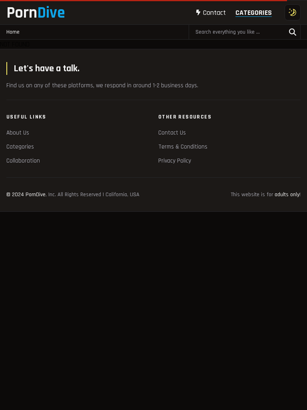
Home (13, 32)
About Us (17, 133)
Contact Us (172, 133)
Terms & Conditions (182, 147)
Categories (253, 12)
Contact (214, 12)
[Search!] (292, 32)
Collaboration (23, 161)
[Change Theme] (293, 12)
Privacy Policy (174, 161)
